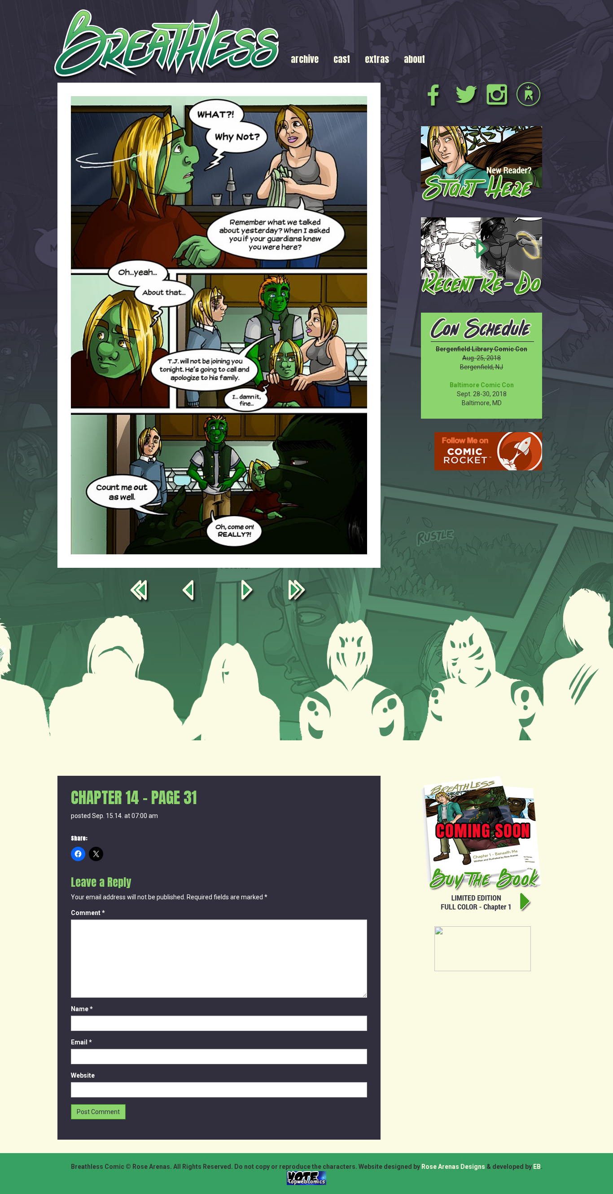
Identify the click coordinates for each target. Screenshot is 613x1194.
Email (81, 1042)
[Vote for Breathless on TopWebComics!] (306, 1177)
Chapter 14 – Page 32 (248, 592)
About (414, 59)
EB (537, 1166)
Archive (305, 59)
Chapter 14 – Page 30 (189, 592)
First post (140, 592)
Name (82, 1009)
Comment (88, 912)
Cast (341, 59)
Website (83, 1075)
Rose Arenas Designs (453, 1166)
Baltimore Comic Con (482, 385)
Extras (377, 59)
